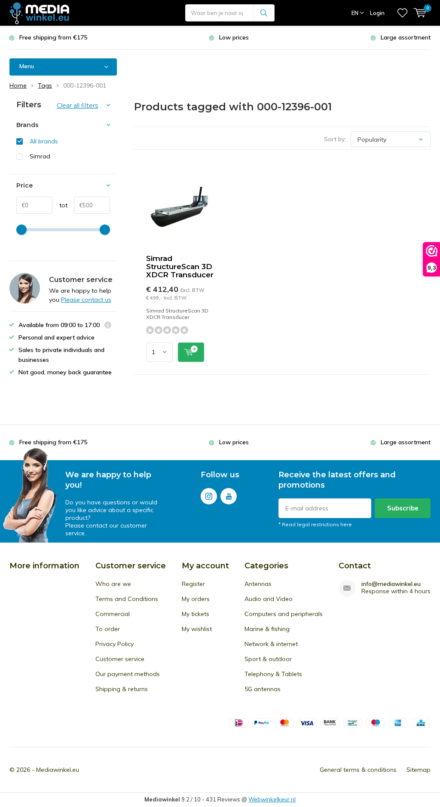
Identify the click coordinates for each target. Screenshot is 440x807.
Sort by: (335, 139)
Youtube (228, 496)
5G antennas (262, 689)
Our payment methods (127, 674)
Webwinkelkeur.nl (272, 799)
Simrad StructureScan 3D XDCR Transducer (180, 266)
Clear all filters (77, 105)
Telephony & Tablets (273, 674)
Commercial (112, 614)
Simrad (40, 156)
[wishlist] (402, 13)
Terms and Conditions (126, 599)
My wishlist (197, 629)
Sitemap (418, 770)
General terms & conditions (358, 770)
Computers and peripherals (283, 614)
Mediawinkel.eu (57, 770)
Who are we (113, 584)
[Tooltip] (107, 326)
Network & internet (271, 644)
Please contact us (86, 299)
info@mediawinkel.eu (391, 584)
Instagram (209, 496)
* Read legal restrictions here (315, 524)
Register (193, 584)
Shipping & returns (121, 689)
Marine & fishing (267, 629)
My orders (196, 599)
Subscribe (403, 508)
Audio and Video (268, 599)
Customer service (119, 659)
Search (264, 12)
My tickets (195, 614)
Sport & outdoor (268, 659)
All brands (44, 141)
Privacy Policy (114, 644)
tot (59, 205)
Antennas (258, 584)
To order (107, 629)
